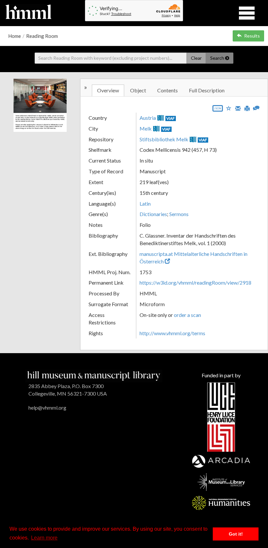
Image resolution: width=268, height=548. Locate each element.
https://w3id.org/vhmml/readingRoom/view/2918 (195, 282)
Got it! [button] (236, 534)
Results (252, 36)
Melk (146, 128)
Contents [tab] (167, 90)
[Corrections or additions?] (256, 107)
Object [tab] (138, 90)
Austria (148, 118)
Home (14, 36)
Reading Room (42, 36)
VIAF (170, 118)
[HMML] (93, 375)
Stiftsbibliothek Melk (164, 139)
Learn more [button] (44, 537)
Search (217, 58)
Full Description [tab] (207, 90)
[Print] (247, 107)
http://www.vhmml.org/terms (172, 333)
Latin (145, 203)
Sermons (179, 214)
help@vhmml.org (47, 407)
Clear (196, 58)
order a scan (187, 315)
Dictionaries (153, 214)
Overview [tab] (108, 90)
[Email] (238, 107)
